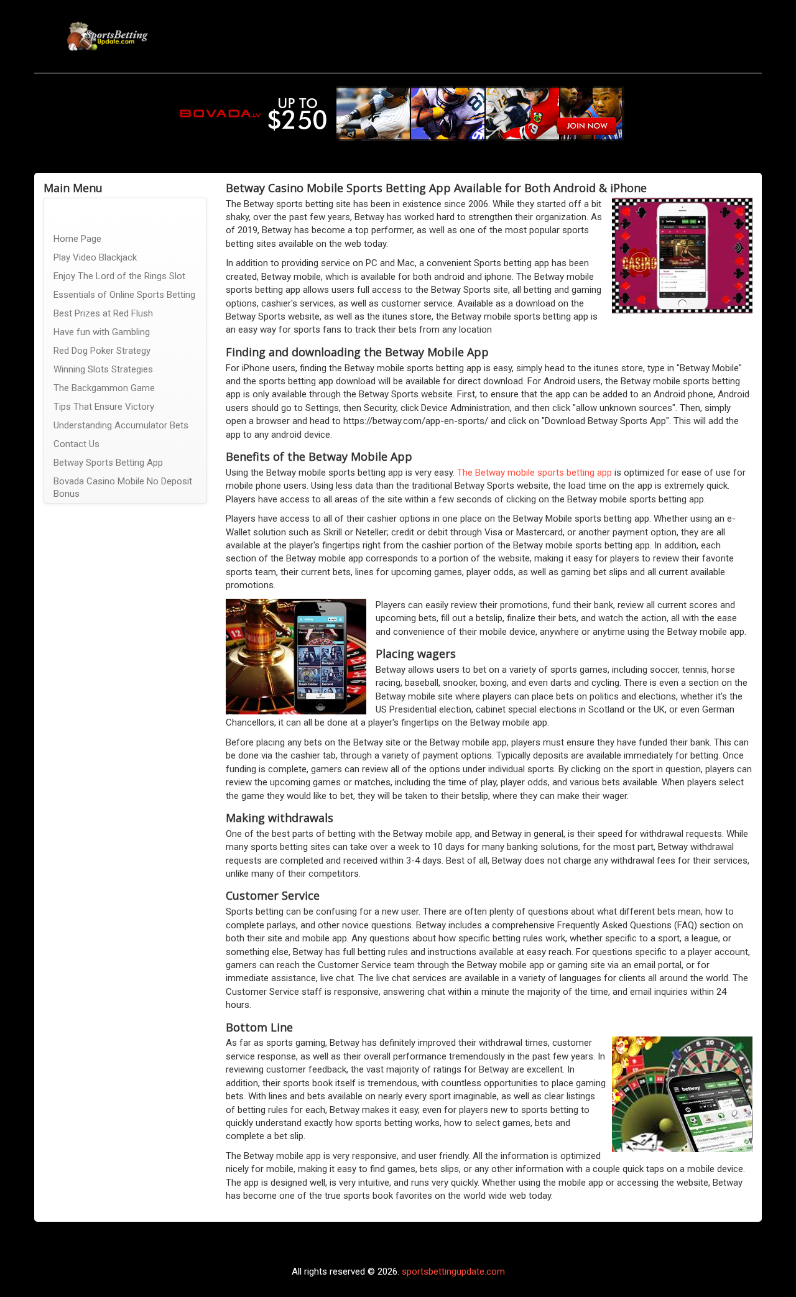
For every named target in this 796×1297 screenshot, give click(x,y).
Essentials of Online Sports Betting (124, 294)
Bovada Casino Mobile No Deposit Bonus (122, 487)
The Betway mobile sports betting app (534, 472)
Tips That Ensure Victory (103, 406)
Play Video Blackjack (95, 257)
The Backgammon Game (104, 388)
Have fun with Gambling (101, 332)
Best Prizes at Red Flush (103, 313)
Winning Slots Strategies (103, 369)
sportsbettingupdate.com (453, 1271)
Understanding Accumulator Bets (120, 425)
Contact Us (76, 444)
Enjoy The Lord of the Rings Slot (119, 276)
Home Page (77, 238)
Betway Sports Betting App (108, 462)
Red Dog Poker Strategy (101, 350)
